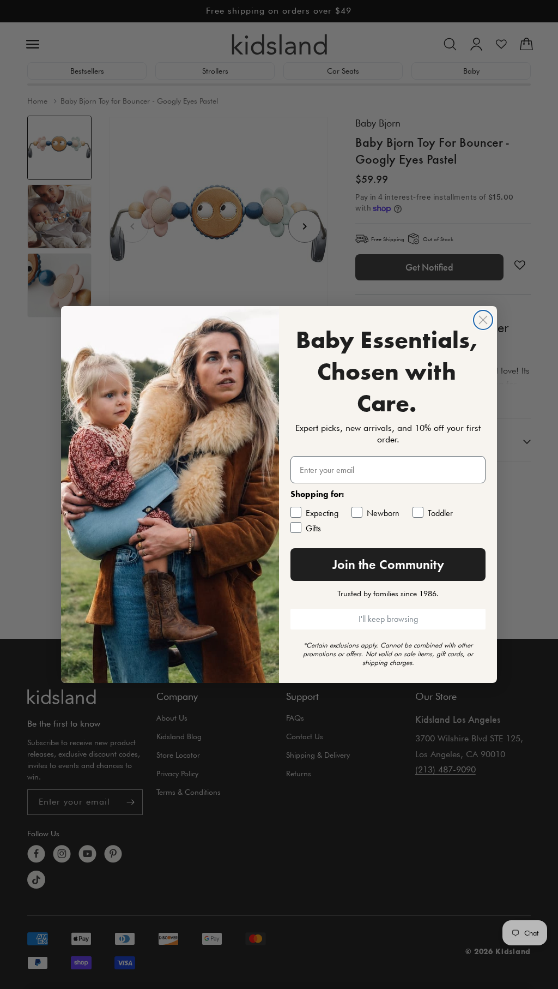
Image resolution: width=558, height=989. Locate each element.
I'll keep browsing (388, 619)
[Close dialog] (483, 319)
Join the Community (388, 564)
